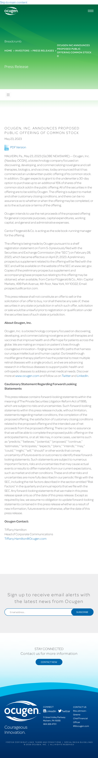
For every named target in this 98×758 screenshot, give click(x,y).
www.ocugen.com (27, 376)
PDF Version (18, 147)
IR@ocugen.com (81, 726)
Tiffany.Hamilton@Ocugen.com (25, 538)
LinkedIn (82, 376)
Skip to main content (13, 2)
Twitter (66, 376)
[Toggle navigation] (8, 94)
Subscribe (82, 611)
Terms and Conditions (48, 742)
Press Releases (43, 50)
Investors (22, 50)
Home (8, 50)
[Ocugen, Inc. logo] (11, 11)
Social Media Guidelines (78, 742)
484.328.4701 (49, 723)
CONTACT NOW (49, 661)
